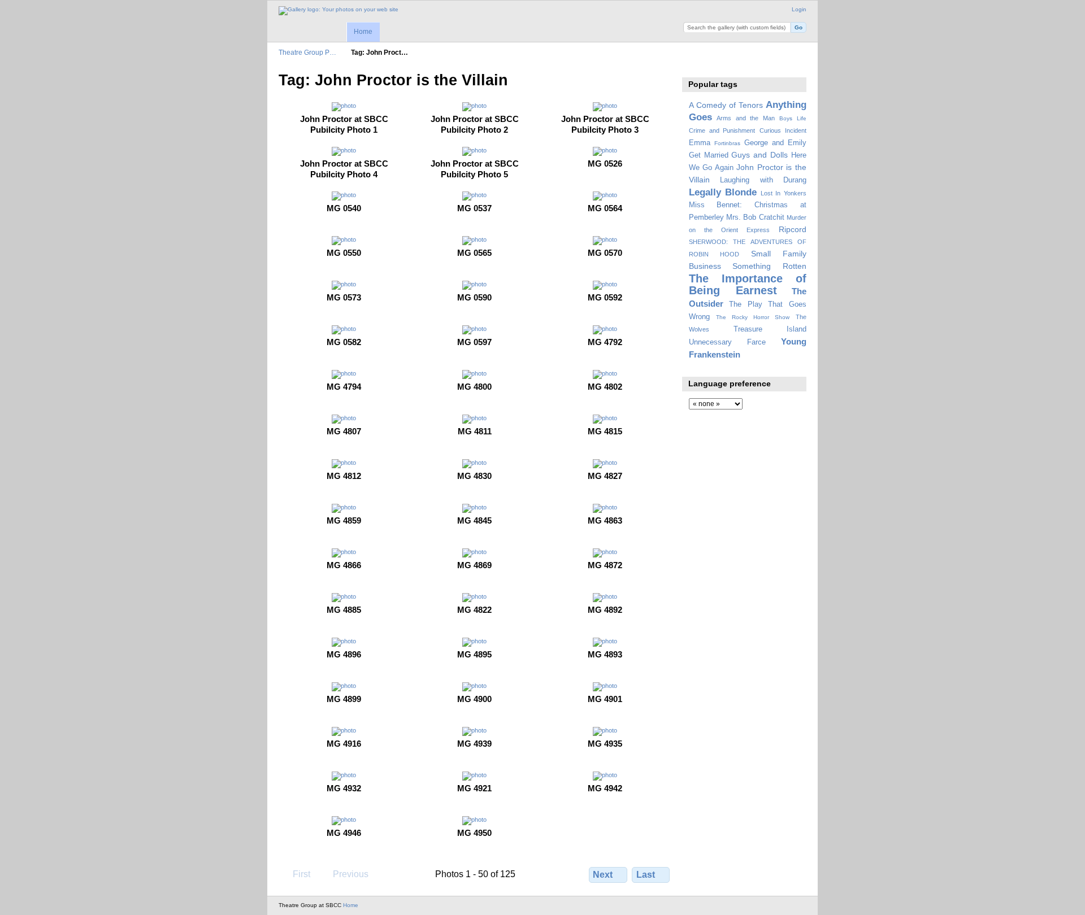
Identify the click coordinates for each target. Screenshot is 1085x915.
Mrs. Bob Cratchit (755, 217)
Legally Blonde (723, 192)
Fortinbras (727, 143)
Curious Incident (783, 130)
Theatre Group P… (307, 52)
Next (603, 874)
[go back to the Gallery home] (338, 10)
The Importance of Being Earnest (747, 284)
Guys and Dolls (759, 154)
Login (799, 9)
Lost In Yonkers (783, 193)
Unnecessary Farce (727, 342)
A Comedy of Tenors (726, 105)
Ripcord (792, 229)
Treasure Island (770, 329)
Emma (699, 143)
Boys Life (792, 118)
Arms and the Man (746, 118)
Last (645, 874)
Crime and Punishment (722, 130)
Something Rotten (769, 266)
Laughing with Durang (763, 180)
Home (363, 32)
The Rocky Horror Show (752, 317)
